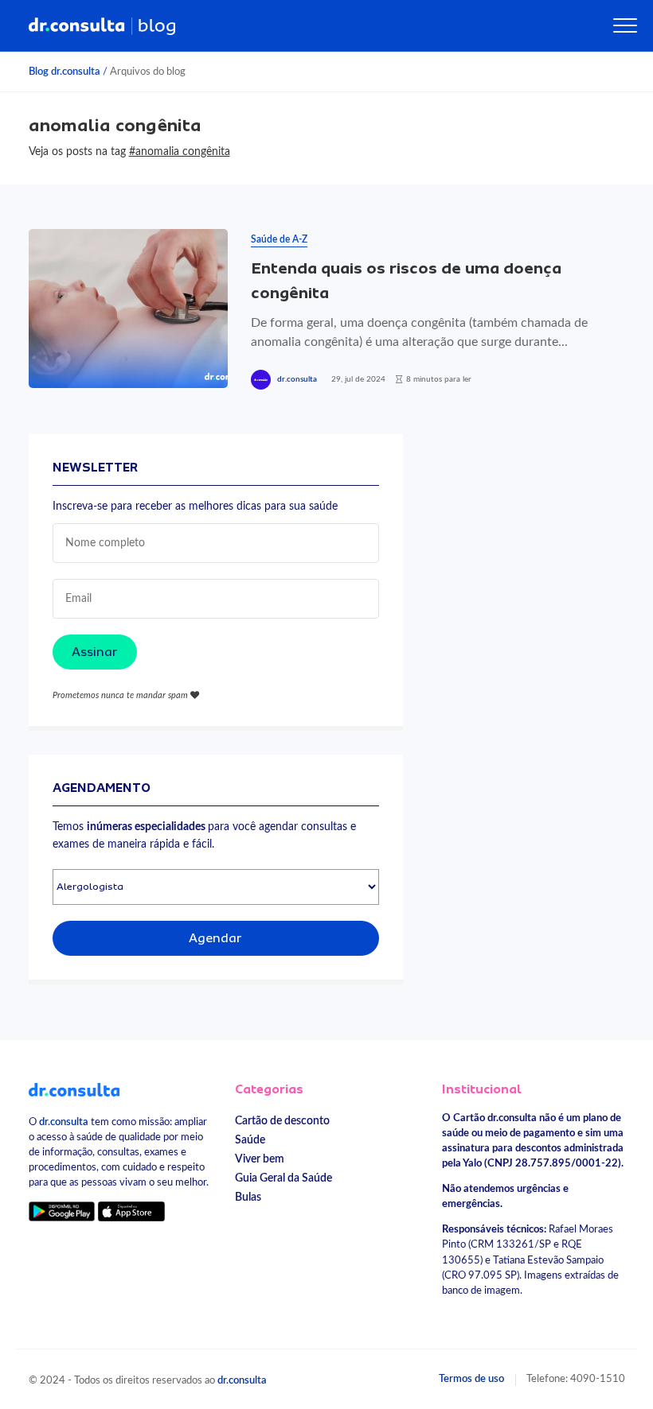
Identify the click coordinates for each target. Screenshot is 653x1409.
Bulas (248, 1197)
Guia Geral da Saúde (283, 1178)
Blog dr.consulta (64, 71)
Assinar (95, 652)
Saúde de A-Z (279, 239)
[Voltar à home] (74, 1089)
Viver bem (259, 1159)
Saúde (250, 1140)
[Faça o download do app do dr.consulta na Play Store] (62, 1211)
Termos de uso (471, 1379)
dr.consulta (297, 379)
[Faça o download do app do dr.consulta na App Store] (131, 1211)
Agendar (215, 938)
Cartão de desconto (282, 1121)
